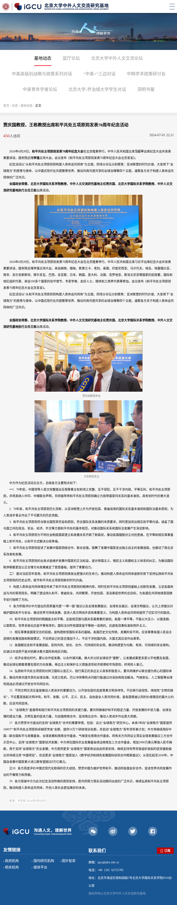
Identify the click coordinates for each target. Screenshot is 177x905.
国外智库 (69, 861)
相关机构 (12, 867)
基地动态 (42, 58)
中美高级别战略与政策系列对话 (42, 74)
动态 (15, 105)
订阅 (167, 850)
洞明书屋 (146, 89)
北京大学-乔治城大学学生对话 (97, 89)
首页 (6, 105)
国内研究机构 (43, 861)
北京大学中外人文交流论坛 (117, 58)
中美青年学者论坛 (40, 89)
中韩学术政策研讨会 (146, 74)
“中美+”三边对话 (99, 74)
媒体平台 (40, 867)
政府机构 (12, 861)
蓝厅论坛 (71, 58)
